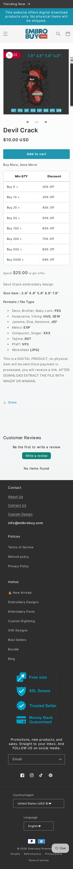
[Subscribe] (60, 759)
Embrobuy (34, 848)
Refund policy (18, 557)
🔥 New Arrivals (20, 592)
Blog (11, 659)
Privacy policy (53, 853)
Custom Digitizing (21, 621)
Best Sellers (17, 640)
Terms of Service (21, 547)
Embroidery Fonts (21, 611)
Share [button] (12, 402)
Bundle (13, 649)
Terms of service (38, 860)
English (33, 826)
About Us (15, 497)
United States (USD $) (33, 803)
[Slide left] (27, 122)
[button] (5, 34)
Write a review (36, 456)
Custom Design (20, 514)
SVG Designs (18, 630)
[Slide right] (45, 122)
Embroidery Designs (23, 602)
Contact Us (17, 505)
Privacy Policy (18, 566)
